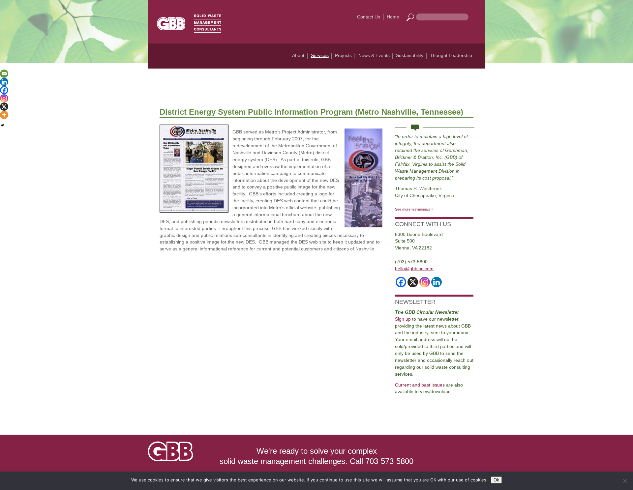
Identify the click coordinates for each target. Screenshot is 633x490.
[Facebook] (4, 90)
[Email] (4, 74)
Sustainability (409, 55)
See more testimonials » (414, 209)
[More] (4, 115)
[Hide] (2, 125)
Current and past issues (420, 385)
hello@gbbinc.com (414, 268)
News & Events (374, 55)
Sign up (403, 319)
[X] (4, 106)
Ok (496, 479)
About (298, 55)
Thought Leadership (451, 55)
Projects (343, 55)
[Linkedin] (4, 82)
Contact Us (368, 16)
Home (393, 16)
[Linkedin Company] (436, 282)
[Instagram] (4, 98)
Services (320, 55)
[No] (624, 480)
